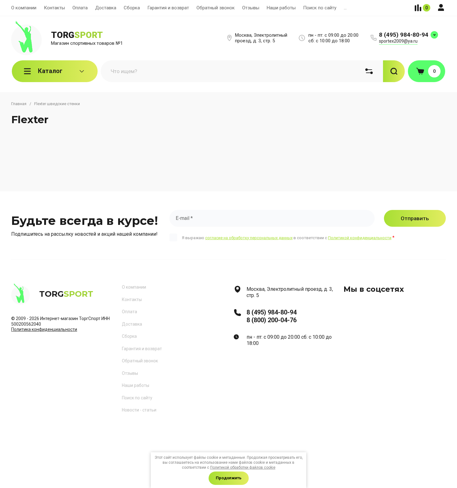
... (345, 8)
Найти (394, 71)
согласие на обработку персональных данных (249, 237)
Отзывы (250, 8)
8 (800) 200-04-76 (272, 320)
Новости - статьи (139, 409)
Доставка (105, 8)
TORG (77, 35)
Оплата (80, 8)
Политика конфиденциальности (44, 329)
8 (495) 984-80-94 (403, 34)
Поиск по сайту (319, 8)
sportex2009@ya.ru (398, 41)
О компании (23, 8)
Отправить (415, 218)
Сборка (132, 8)
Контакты (54, 8)
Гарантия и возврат (168, 8)
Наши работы (281, 8)
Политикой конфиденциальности (359, 237)
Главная (18, 103)
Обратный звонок (215, 8)
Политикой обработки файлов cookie (242, 467)
